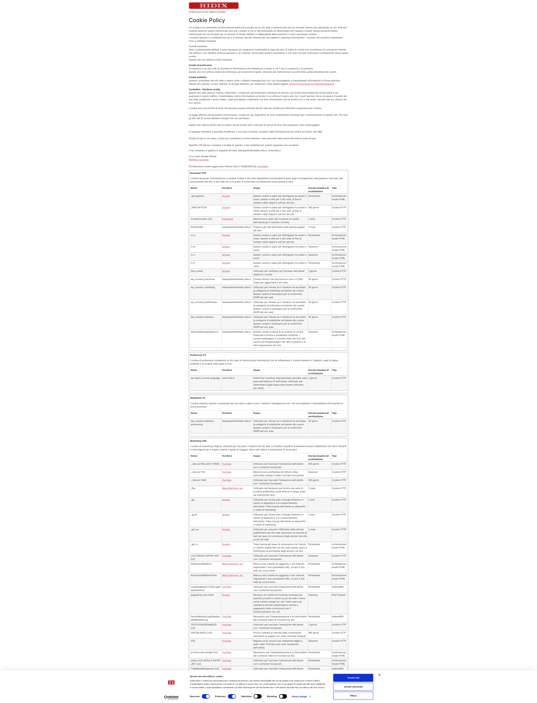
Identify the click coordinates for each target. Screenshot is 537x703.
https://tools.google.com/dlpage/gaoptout (311, 83)
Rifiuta (353, 695)
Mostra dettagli (299, 696)
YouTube (226, 463)
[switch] (232, 696)
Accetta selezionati (353, 686)
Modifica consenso (199, 159)
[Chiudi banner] (379, 675)
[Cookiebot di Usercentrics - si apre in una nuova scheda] (171, 697)
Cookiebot (262, 166)
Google (226, 196)
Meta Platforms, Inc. (232, 488)
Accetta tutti (353, 678)
